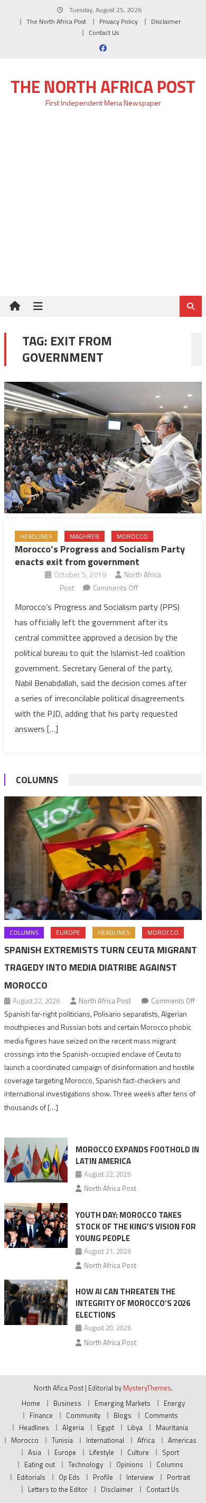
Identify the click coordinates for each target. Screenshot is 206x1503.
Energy (174, 1403)
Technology (85, 1464)
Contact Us (104, 32)
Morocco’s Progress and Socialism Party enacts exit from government (100, 555)
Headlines (36, 536)
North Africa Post (105, 1000)
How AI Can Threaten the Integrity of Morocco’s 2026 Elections (133, 1303)
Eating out (39, 1464)
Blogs (123, 1415)
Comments (161, 1415)
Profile (103, 1477)
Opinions (129, 1464)
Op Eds (69, 1477)
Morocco (132, 536)
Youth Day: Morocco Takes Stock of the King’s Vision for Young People (136, 1226)
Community (83, 1415)
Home (31, 1403)
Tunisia (62, 1440)
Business (67, 1403)
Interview (140, 1477)
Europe (68, 932)
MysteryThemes (147, 1388)
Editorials (31, 1477)
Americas (182, 1440)
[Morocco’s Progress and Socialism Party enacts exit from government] (103, 447)
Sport (170, 1452)
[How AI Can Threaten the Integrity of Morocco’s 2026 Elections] (36, 1302)
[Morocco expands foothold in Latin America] (36, 1160)
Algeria (73, 1427)
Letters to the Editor (58, 1489)
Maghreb (84, 536)
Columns (37, 780)
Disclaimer (166, 21)
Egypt (105, 1427)
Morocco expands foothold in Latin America (137, 1155)
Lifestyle (101, 1452)
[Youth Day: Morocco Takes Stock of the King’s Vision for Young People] (36, 1225)
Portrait (178, 1477)
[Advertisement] (103, 207)
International (105, 1440)
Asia (34, 1452)
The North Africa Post (56, 21)
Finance (41, 1415)
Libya (135, 1427)
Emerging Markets (123, 1403)
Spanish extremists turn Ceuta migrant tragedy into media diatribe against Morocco (100, 968)
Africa (146, 1440)
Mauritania (172, 1427)
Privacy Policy (118, 21)
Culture (138, 1452)
